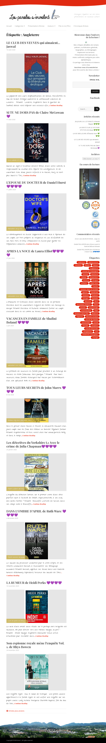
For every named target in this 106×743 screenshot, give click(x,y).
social (96, 322)
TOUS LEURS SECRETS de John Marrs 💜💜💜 (36, 389)
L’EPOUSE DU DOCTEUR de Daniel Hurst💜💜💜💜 (36, 184)
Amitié (87, 265)
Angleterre (94, 268)
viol (96, 331)
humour (95, 295)
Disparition (94, 277)
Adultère (78, 265)
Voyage (95, 337)
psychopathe (86, 310)
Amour (95, 265)
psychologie (93, 307)
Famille (95, 286)
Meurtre (88, 301)
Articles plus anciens (16, 711)
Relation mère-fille (81, 313)
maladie (95, 298)
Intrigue (85, 298)
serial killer (86, 322)
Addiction (81, 262)
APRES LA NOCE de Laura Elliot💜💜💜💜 (35, 253)
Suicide (85, 325)
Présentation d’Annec (36, 26)
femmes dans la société (89, 289)
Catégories (19, 26)
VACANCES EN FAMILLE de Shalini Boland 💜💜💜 (31, 320)
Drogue (95, 280)
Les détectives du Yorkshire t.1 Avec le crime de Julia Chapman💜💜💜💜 (33, 444)
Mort (96, 301)
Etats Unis (94, 283)
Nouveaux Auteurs (83, 304)
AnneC (77, 239)
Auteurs (51, 26)
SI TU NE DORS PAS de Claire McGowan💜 (35, 114)
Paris (96, 304)
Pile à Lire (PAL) (64, 26)
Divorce (86, 280)
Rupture (95, 313)
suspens (95, 325)
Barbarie (95, 274)
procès (83, 307)
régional (80, 316)
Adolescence (93, 262)
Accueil (9, 26)
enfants (84, 283)
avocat (85, 274)
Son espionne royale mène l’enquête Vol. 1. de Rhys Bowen (35, 645)
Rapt (96, 310)
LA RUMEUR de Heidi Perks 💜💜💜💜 (34, 583)
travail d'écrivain (92, 328)
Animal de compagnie (90, 271)
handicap (94, 292)
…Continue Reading (55, 105)
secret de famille (92, 319)
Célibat (83, 277)
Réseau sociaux (92, 316)
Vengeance (88, 331)
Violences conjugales (90, 334)
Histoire (86, 295)
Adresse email (95, 80)
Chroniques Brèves (81, 26)
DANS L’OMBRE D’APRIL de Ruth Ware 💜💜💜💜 (36, 513)
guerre (85, 292)
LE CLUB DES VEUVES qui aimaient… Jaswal (33, 44)
